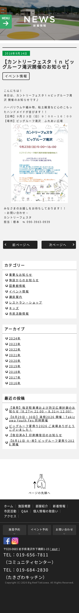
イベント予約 (39, 529)
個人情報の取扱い (45, 511)
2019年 (15, 366)
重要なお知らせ (20, 275)
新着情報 (59, 506)
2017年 (15, 377)
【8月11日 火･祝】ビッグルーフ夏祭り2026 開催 (42, 442)
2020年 (15, 361)
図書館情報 (17, 286)
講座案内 (15, 297)
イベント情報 (16, 76)
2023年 (15, 344)
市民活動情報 (19, 313)
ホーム (8, 506)
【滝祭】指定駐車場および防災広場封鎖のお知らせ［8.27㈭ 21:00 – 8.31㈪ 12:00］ (42, 409)
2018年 (15, 372)
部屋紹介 (42, 506)
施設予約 (14, 529)
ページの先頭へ (39, 484)
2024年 (15, 338)
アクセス (10, 516)
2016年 (15, 383)
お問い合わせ (64, 529)
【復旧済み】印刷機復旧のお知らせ (35, 435)
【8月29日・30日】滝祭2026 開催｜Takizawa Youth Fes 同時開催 (42, 418)
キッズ (14, 308)
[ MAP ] (55, 549)
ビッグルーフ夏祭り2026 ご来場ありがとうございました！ (42, 427)
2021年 (15, 355)
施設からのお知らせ (24, 280)
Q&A (24, 511)
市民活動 (10, 511)
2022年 (15, 349)
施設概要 (24, 506)
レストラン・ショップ (25, 302)
